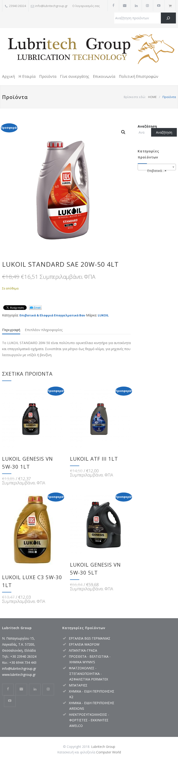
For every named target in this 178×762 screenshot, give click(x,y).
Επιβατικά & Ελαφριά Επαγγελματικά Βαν (52, 315)
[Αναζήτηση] (168, 18)
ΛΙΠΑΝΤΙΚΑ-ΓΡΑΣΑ (83, 650)
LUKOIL (103, 315)
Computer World (108, 752)
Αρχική (8, 76)
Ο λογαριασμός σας (86, 6)
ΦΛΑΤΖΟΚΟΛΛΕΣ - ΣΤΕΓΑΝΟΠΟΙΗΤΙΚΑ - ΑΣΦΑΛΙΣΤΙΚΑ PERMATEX (88, 673)
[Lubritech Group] (89, 50)
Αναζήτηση (147, 126)
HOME (152, 97)
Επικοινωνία (104, 76)
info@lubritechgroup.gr (19, 668)
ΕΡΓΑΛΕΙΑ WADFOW (84, 644)
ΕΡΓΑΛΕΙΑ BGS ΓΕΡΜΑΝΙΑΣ (89, 638)
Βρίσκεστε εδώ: (135, 97)
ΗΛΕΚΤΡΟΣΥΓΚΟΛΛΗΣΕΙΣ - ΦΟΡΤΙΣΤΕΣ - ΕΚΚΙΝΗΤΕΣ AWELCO (89, 720)
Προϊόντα (47, 76)
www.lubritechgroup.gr (19, 674)
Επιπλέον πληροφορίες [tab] (44, 329)
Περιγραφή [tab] (11, 329)
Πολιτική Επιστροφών (138, 76)
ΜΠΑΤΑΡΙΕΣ (78, 685)
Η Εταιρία (27, 76)
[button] (123, 132)
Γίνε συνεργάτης (74, 76)
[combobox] (157, 167)
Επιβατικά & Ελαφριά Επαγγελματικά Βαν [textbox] (157, 170)
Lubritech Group (103, 746)
